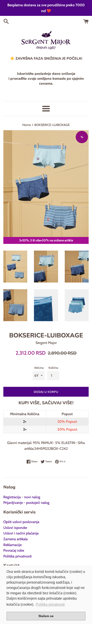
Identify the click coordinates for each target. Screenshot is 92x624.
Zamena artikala (15, 539)
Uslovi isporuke (15, 528)
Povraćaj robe (13, 550)
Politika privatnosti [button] (50, 604)
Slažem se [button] (46, 616)
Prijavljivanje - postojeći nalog (26, 502)
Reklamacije (12, 545)
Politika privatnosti (17, 556)
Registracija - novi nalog (21, 497)
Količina (53, 367)
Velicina (39, 367)
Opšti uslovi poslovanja (21, 522)
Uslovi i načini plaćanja (21, 533)
